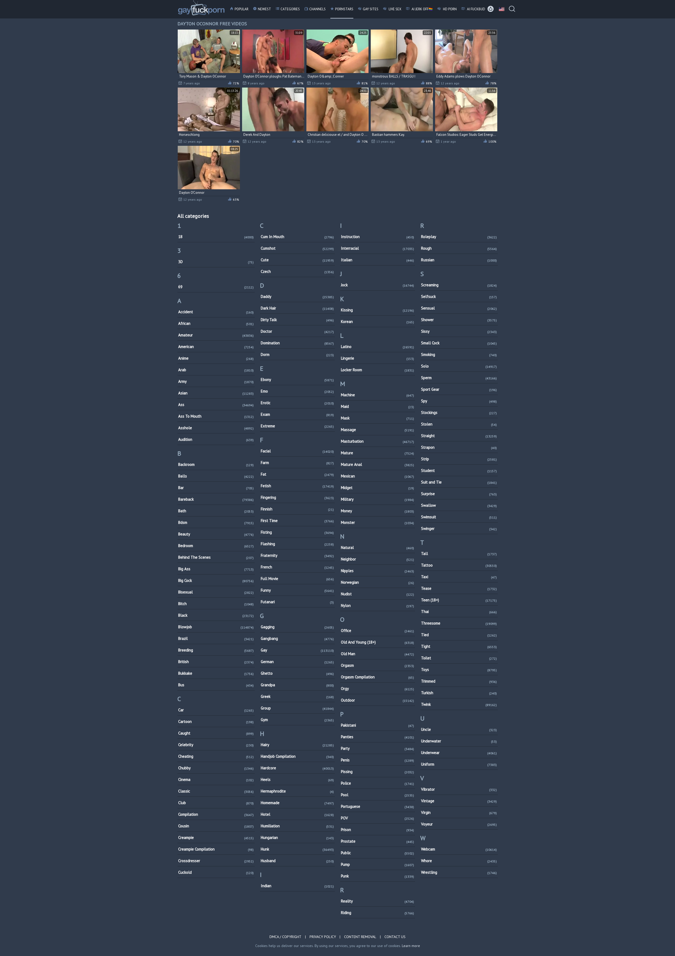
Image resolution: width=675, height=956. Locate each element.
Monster (377, 522)
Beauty (216, 534)
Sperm (459, 377)
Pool (377, 794)
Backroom (216, 464)
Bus (216, 684)
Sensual (459, 308)
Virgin (459, 812)
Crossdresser (216, 860)
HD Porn (449, 9)
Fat (297, 474)
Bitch (216, 603)
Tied (459, 634)
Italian (377, 259)
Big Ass (216, 568)
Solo (459, 366)
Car (216, 709)
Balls (216, 476)
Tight (459, 646)
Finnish (297, 508)
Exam (297, 414)
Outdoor (377, 700)
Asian (216, 392)
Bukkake (216, 673)
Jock (377, 284)
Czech (297, 271)
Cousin (216, 825)
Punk (377, 875)
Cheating (216, 756)
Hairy (297, 744)
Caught (216, 733)
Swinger (459, 528)
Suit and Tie (459, 482)
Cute (297, 259)
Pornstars (344, 9)
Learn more (411, 946)
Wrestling (459, 872)
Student (459, 470)
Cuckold (216, 872)
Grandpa (297, 684)
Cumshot (297, 248)
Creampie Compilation (216, 849)
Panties (377, 736)
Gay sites (370, 9)
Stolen (459, 424)
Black (216, 615)
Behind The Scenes (216, 557)
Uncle (459, 729)
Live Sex (394, 9)
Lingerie (377, 358)
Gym (297, 719)
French (297, 566)
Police (377, 783)
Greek (297, 696)
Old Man (377, 653)
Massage (377, 429)
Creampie (216, 837)
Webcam (459, 849)
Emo (297, 391)
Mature (377, 452)
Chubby (216, 767)
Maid (377, 406)
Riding (377, 912)
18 (216, 236)
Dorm (297, 354)
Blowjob (216, 626)
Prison (377, 829)
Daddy (297, 296)
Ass (216, 404)
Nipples (377, 570)
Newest (264, 9)
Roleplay (459, 236)
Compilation (216, 814)
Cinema (216, 779)
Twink (459, 704)
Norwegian (377, 582)
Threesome (459, 623)
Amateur (216, 334)
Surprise (459, 493)
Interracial (377, 248)
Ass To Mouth (216, 416)
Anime (216, 358)
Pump (377, 864)
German (297, 661)
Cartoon (216, 721)
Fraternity (297, 555)
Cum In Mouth (297, 236)
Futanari (297, 601)
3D (216, 261)
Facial (297, 450)
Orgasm (377, 665)
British (216, 661)
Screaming (459, 284)
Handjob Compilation (297, 756)
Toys (459, 669)
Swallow (459, 505)
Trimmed (459, 681)
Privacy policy (323, 937)
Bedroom (216, 545)
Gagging (297, 626)
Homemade (297, 802)
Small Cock (459, 342)
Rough (459, 248)
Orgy (377, 688)
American (216, 346)
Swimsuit (459, 516)
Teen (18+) (459, 599)
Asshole (216, 427)
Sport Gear (459, 389)
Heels (297, 779)
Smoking (459, 354)
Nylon (377, 605)
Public (377, 852)
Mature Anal (377, 464)
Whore (459, 860)
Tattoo (459, 565)
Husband (297, 860)
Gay (297, 650)
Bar (216, 487)
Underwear (459, 752)
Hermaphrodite (297, 791)
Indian (297, 885)
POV (377, 817)
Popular (241, 9)
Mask (377, 418)
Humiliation (297, 825)
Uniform (459, 764)
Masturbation (377, 441)
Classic (216, 791)
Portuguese (377, 806)
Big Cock (216, 580)
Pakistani (377, 725)
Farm (297, 462)
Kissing (377, 309)
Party (377, 748)
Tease (459, 588)
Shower (459, 319)
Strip (459, 458)
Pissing (377, 771)
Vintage (459, 800)
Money (377, 510)
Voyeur (459, 824)
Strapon (459, 447)
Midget (377, 487)
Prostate (377, 841)
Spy (459, 400)
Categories (290, 9)
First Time (297, 520)
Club (216, 802)
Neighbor (377, 559)
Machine (377, 394)
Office (377, 630)
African (216, 323)
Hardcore (297, 767)
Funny (297, 590)
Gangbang (297, 638)
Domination (297, 342)
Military (377, 499)
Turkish (459, 692)
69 (216, 286)
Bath (216, 510)
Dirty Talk (297, 319)
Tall (459, 553)
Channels (317, 9)
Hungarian (297, 837)
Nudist (377, 593)
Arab (216, 369)
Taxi (459, 576)
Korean (377, 321)
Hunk (297, 849)
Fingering (297, 497)
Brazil (216, 638)
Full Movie (297, 578)
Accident (216, 311)
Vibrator (459, 789)
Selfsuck (459, 296)
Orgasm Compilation (377, 676)
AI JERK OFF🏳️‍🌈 (422, 9)
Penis (377, 759)
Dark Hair (297, 308)
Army (216, 381)
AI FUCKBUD (475, 9)
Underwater (459, 740)
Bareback (216, 499)
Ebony (297, 379)
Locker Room (377, 369)
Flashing (297, 543)
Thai (459, 611)
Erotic (297, 402)
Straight (459, 435)
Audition (216, 439)
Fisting (297, 532)
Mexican (377, 476)
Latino (377, 346)
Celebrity (216, 744)
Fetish (297, 485)
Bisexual (216, 592)
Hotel (297, 814)
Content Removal (360, 937)
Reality (377, 901)
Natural (377, 547)
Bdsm (216, 522)
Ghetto (297, 673)
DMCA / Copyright (285, 937)
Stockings (459, 412)
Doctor (297, 331)
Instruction (377, 236)
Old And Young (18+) (377, 642)
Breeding (216, 650)
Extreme (297, 425)
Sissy (459, 331)
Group (297, 708)
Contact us (395, 937)
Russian (459, 259)
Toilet (459, 657)
